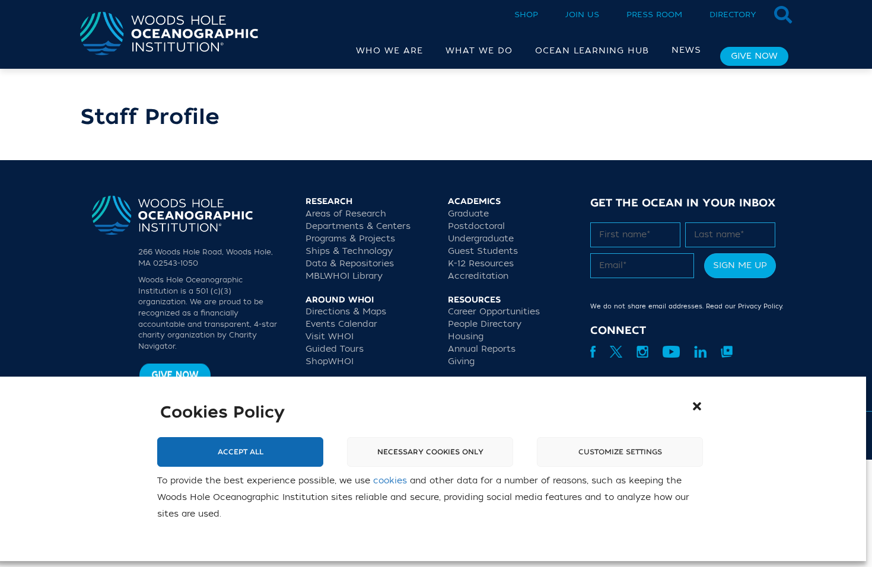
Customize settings (620, 452)
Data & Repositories (349, 263)
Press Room (654, 14)
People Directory (484, 324)
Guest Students (483, 251)
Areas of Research (345, 213)
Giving (461, 361)
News (686, 50)
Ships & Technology (349, 251)
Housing (465, 336)
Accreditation (478, 276)
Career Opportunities (494, 311)
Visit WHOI (329, 336)
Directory (732, 14)
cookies (390, 480)
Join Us (582, 14)
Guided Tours (334, 349)
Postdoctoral (476, 226)
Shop (526, 14)
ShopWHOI (329, 361)
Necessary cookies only (430, 452)
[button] (697, 406)
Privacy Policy (760, 306)
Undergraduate (481, 238)
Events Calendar (341, 324)
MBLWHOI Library (344, 276)
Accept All (240, 452)
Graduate (468, 213)
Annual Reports (481, 349)
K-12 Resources (481, 263)
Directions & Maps (345, 311)
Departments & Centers (357, 226)
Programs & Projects (350, 238)
